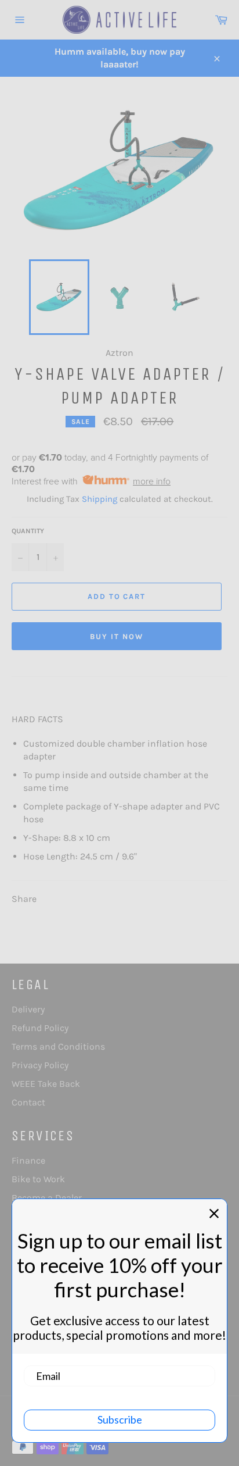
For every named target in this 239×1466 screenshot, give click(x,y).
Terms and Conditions (58, 1046)
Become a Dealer (47, 1197)
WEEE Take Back (46, 1083)
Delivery (28, 1009)
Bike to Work (38, 1179)
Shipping (99, 499)
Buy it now (116, 636)
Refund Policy (40, 1027)
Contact (28, 1102)
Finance (28, 1160)
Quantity (28, 531)
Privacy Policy (40, 1065)
